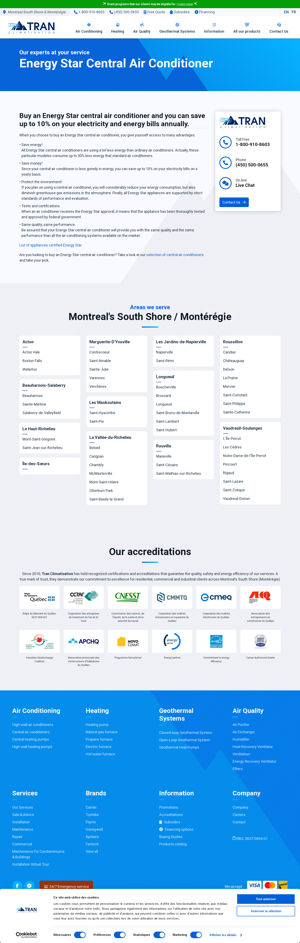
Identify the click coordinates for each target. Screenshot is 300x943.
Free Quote (156, 12)
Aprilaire (92, 837)
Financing (206, 12)
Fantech (92, 844)
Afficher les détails (222, 935)
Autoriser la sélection (266, 911)
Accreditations (171, 815)
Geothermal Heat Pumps (179, 747)
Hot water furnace (100, 754)
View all (92, 851)
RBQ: (252, 838)
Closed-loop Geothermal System (185, 732)
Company (240, 807)
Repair (17, 837)
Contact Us (278, 31)
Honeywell (94, 829)
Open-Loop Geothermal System (184, 740)
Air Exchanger (244, 732)
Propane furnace (99, 739)
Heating (117, 31)
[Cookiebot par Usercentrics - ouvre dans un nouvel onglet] (26, 935)
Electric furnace (98, 747)
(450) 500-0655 (126, 12)
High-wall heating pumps (32, 747)
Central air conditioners (31, 732)
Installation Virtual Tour (30, 864)
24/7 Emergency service (68, 886)
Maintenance (22, 829)
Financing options (179, 829)
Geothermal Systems (177, 31)
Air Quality (141, 31)
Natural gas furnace (102, 732)
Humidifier (241, 739)
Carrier (91, 807)
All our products (246, 31)
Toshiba (92, 815)
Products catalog (173, 844)
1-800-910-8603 (91, 12)
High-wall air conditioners (32, 724)
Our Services (22, 807)
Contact (239, 822)
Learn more (185, 4)
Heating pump (97, 724)
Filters (238, 769)
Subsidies (181, 12)
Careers (239, 815)
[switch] (120, 935)
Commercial (22, 844)
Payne (91, 822)
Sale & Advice (23, 815)
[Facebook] (17, 886)
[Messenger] (29, 886)
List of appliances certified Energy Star (50, 245)
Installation (21, 822)
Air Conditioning (89, 31)
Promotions (168, 807)
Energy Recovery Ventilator (254, 761)
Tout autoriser (266, 899)
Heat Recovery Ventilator (253, 747)
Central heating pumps (30, 739)
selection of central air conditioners (175, 255)
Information (214, 31)
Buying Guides (170, 837)
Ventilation (241, 754)
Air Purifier (241, 724)
